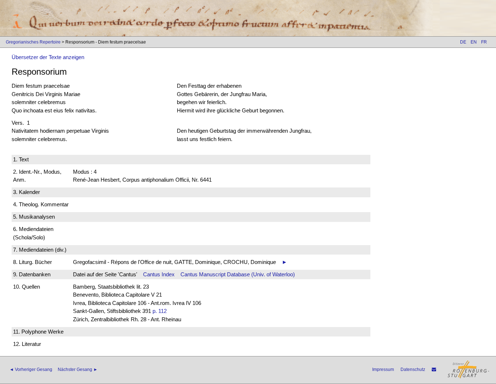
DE (463, 42)
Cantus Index (159, 274)
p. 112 (160, 311)
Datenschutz (413, 369)
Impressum (383, 369)
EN (474, 42)
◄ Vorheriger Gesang (30, 369)
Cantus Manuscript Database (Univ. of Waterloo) (237, 274)
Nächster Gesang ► (78, 369)
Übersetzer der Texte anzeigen (48, 57)
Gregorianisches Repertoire (33, 42)
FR (484, 42)
